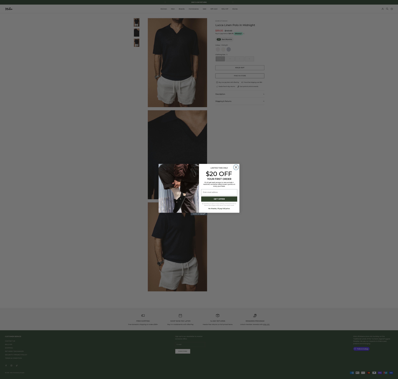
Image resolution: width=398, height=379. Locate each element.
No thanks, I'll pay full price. (219, 209)
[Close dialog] (236, 167)
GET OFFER (219, 199)
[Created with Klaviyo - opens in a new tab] (199, 214)
